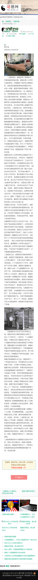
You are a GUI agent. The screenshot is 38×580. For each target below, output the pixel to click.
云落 (20, 577)
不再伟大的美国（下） (19, 467)
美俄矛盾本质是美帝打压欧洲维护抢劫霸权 (18, 559)
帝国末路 (16, 21)
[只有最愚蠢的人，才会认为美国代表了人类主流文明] (28, 505)
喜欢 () (20, 477)
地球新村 (8, 21)
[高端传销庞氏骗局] (10, 505)
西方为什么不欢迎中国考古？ (14, 543)
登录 (7, 566)
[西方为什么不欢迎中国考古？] (10, 522)
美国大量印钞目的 (28, 491)
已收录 (23, 34)
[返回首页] (2, 21)
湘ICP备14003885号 (25, 573)
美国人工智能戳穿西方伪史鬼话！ (15, 552)
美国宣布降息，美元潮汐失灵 (14, 546)
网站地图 (27, 575)
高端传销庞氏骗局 (10, 536)
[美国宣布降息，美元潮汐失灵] (28, 522)
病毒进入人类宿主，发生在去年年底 (10, 492)
